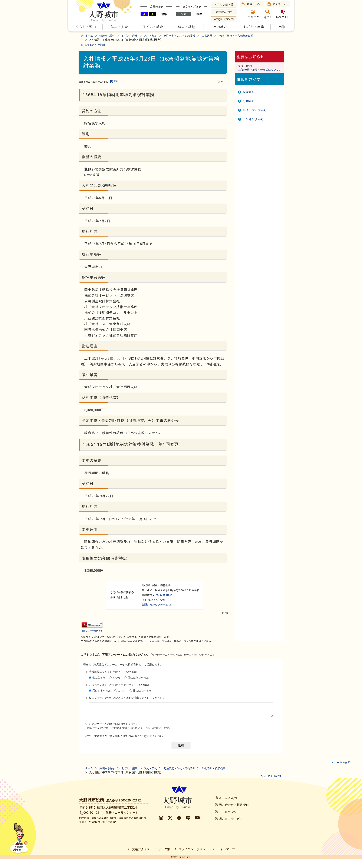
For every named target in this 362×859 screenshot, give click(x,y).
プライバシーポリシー (193, 849)
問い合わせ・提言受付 (234, 805)
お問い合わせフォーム (155, 604)
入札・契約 (150, 36)
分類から (249, 101)
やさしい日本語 (224, 4)
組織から (249, 92)
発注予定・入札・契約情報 (179, 36)
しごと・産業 (129, 36)
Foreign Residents (224, 19)
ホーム (89, 36)
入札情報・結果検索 (213, 768)
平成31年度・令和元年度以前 (236, 36)
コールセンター (229, 812)
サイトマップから (255, 110)
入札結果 (207, 36)
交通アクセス (141, 849)
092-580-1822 (163, 595)
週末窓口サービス (231, 819)
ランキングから (253, 119)
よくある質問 (228, 798)
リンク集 (164, 849)
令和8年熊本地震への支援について (258, 69)
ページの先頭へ (343, 762)
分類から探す (107, 36)
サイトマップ (226, 849)
